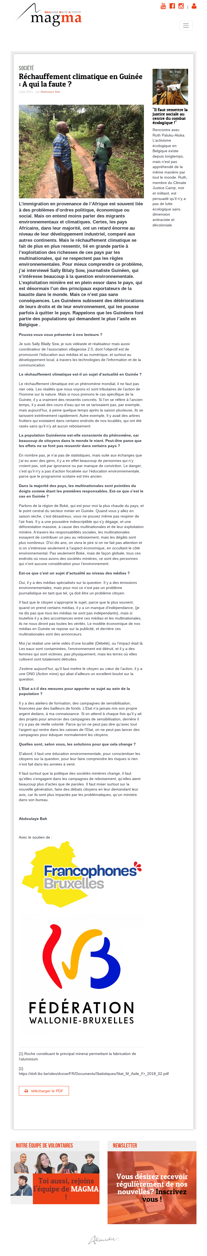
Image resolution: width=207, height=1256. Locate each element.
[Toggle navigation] (186, 25)
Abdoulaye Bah (50, 91)
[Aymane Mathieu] (22, 1184)
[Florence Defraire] (44, 1162)
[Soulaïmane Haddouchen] (88, 1162)
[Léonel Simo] (66, 1162)
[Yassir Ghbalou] (22, 1162)
